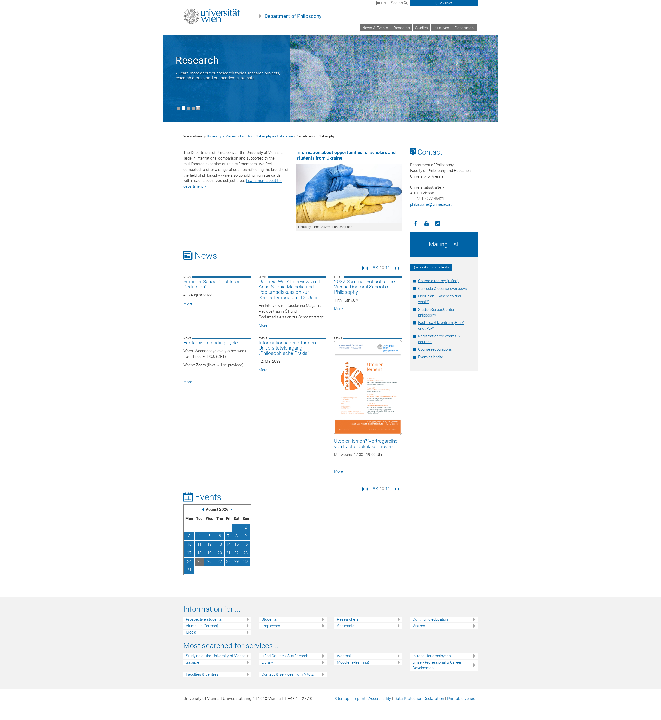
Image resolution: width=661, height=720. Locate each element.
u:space (192, 662)
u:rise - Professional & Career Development (437, 665)
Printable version (462, 698)
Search (397, 3)
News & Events (375, 28)
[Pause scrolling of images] (198, 108)
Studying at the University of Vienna (216, 656)
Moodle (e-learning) (353, 662)
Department (465, 28)
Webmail (344, 656)
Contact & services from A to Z (288, 674)
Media (191, 632)
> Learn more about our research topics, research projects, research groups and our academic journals (228, 75)
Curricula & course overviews (442, 288)
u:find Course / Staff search (285, 656)
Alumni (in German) (202, 625)
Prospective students (204, 619)
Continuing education (430, 619)
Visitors (419, 625)
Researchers (348, 619)
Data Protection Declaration (419, 698)
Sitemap (341, 698)
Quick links (444, 3)
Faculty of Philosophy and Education (266, 136)
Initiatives (441, 28)
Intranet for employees (432, 656)
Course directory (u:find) (438, 281)
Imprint (358, 698)
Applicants (346, 625)
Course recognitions (435, 349)
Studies (421, 28)
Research (402, 28)
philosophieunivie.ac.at (431, 204)
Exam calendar (430, 357)
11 (387, 267)
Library (267, 662)
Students (269, 619)
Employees (271, 625)
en (383, 3)
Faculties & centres (202, 674)
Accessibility (379, 698)
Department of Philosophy (293, 16)
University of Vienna (222, 136)
